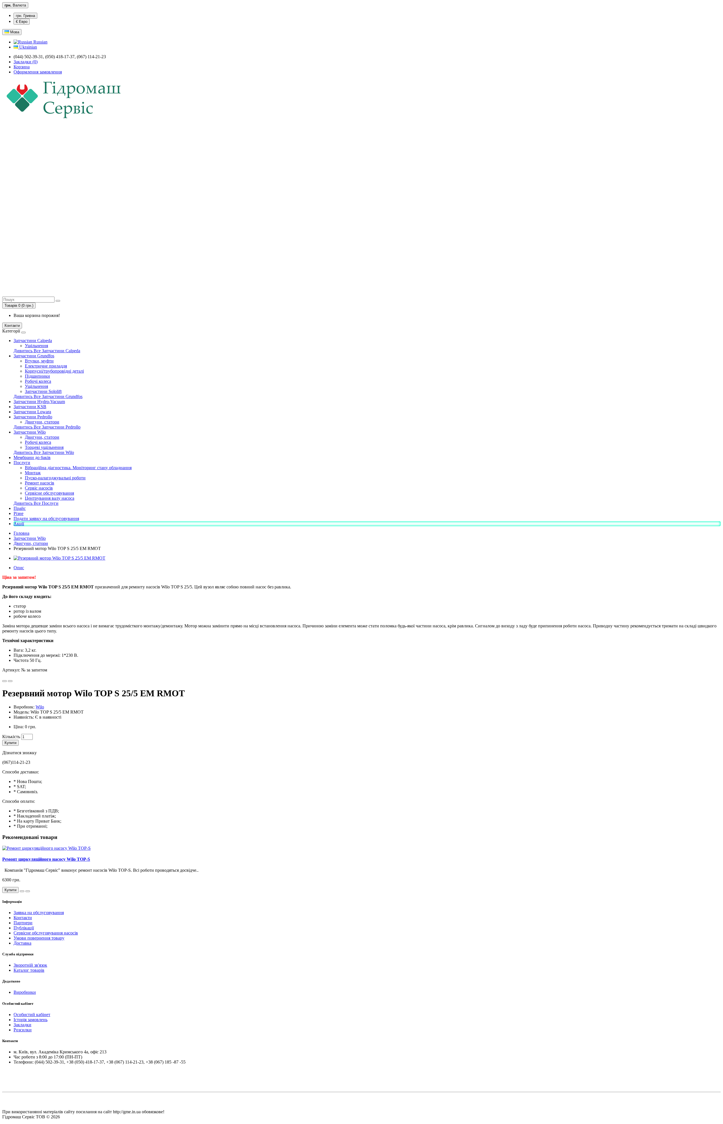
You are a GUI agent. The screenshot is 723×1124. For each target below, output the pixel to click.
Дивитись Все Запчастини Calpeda (47, 350)
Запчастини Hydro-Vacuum (39, 401)
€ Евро (21, 21)
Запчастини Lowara (32, 411)
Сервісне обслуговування (49, 493)
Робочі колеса (38, 381)
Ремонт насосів (39, 483)
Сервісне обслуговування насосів (46, 932)
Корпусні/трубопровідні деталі (54, 371)
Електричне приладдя (46, 366)
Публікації (24, 927)
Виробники (25, 992)
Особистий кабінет (32, 1014)
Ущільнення (36, 345)
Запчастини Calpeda (33, 340)
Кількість (11, 736)
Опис (19, 567)
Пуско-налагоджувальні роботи (55, 477)
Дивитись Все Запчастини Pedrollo (47, 427)
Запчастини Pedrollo (33, 416)
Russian (39, 42)
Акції (19, 523)
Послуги (22, 462)
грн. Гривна (25, 16)
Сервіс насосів (39, 488)
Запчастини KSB (30, 406)
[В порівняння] (10, 681)
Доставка (22, 943)
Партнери (23, 922)
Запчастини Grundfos (34, 355)
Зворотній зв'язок (30, 965)
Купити (10, 743)
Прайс (20, 508)
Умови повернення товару (39, 938)
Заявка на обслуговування (39, 912)
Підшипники (37, 376)
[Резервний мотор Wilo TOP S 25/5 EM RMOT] (59, 558)
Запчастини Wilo (30, 432)
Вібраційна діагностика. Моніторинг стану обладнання (78, 467)
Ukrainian (27, 47)
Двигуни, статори (42, 421)
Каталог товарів (29, 970)
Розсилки (23, 1029)
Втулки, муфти (39, 360)
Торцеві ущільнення (44, 447)
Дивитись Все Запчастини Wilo (44, 452)
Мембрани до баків (32, 457)
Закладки (22, 1024)
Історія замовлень (30, 1019)
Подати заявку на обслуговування (46, 518)
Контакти (12, 325)
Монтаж (33, 472)
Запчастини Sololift (43, 391)
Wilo (40, 707)
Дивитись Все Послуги (36, 503)
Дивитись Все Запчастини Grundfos (48, 396)
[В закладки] (4, 681)
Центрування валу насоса (49, 498)
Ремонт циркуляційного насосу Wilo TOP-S (46, 859)
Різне (18, 513)
